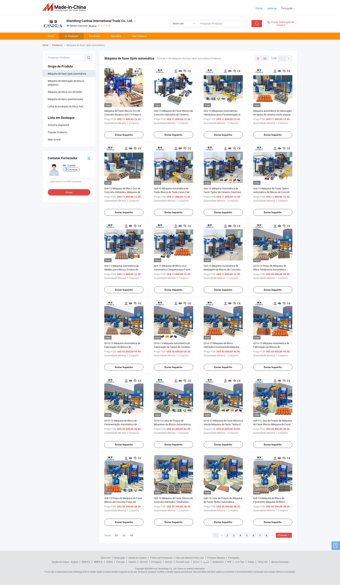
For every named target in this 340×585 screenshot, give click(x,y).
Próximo (282, 535)
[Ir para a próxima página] (288, 58)
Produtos (73, 36)
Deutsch (144, 561)
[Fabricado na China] (65, 7)
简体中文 (86, 561)
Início (51, 36)
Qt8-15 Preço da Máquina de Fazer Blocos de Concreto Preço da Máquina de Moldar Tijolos (123, 501)
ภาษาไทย (239, 561)
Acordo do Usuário (137, 557)
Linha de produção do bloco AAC (66, 106)
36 (124, 535)
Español (132, 561)
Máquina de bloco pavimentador (65, 99)
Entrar (259, 8)
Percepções (233, 557)
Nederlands (218, 561)
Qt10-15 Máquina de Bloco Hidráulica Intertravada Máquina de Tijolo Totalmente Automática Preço (223, 346)
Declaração (119, 557)
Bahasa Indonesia (279, 561)
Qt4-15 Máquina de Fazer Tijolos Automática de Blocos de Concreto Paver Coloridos (272, 192)
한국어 (196, 561)
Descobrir (116, 36)
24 (116, 535)
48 (131, 535)
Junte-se (272, 8)
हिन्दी (229, 561)
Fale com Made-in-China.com (190, 557)
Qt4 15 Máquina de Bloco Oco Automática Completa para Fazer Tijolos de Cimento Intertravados (172, 269)
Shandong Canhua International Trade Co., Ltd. (99, 21)
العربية (206, 561)
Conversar (73, 169)
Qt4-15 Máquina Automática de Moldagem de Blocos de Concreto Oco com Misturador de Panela (222, 269)
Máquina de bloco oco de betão (65, 92)
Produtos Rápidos (216, 557)
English (74, 561)
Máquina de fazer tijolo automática (67, 73)
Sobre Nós (94, 36)
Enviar (69, 192)
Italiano (168, 561)
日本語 (109, 561)
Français (120, 561)
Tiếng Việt (263, 561)
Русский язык (182, 561)
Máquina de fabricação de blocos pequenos (66, 82)
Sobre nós (105, 557)
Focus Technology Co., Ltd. (164, 568)
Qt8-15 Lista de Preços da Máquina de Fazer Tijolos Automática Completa (223, 501)
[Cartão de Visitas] (88, 158)
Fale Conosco (139, 36)
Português (156, 561)
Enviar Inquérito (124, 134)
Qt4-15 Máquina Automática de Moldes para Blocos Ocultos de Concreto (121, 269)
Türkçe (251, 561)
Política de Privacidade (161, 557)
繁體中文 (98, 561)
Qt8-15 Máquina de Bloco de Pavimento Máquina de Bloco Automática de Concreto (269, 501)
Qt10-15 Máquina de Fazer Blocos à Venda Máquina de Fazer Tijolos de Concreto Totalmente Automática (223, 424)
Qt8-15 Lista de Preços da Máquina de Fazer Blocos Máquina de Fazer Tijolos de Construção (272, 424)
